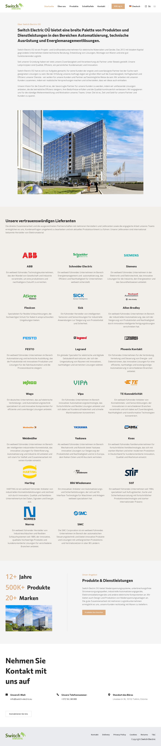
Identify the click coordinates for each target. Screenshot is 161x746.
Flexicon (29, 307)
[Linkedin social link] (149, 6)
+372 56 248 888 (69, 699)
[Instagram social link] (146, 6)
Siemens (131, 266)
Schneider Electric (80, 266)
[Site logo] (14, 6)
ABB (30, 266)
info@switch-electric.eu (21, 699)
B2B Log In (118, 6)
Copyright (143, 739)
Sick (80, 307)
